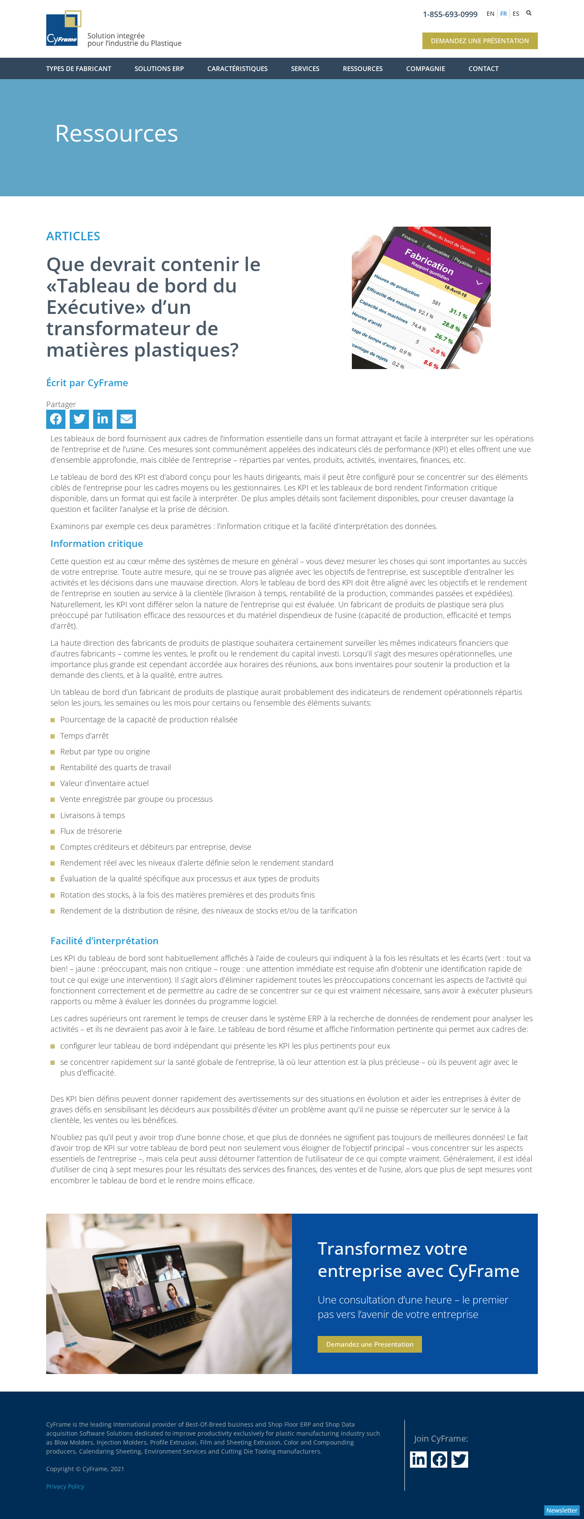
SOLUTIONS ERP (159, 68)
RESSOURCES (363, 68)
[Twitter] (459, 1459)
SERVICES (305, 68)
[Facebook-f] (439, 1459)
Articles (73, 236)
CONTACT (483, 68)
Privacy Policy (65, 1486)
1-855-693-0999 (450, 14)
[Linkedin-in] (418, 1459)
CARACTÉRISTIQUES (237, 68)
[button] (55, 419)
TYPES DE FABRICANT (78, 68)
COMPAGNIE (425, 68)
